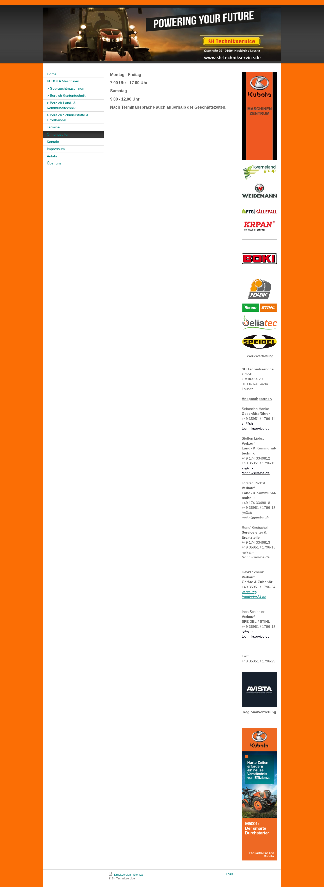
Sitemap (138, 874)
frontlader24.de (254, 597)
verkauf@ (249, 592)
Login (229, 873)
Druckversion (122, 874)
